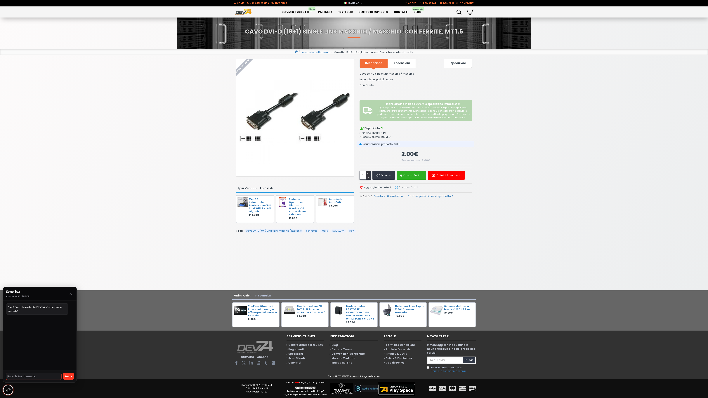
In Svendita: (263, 295)
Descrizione (373, 63)
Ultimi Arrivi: (242, 295)
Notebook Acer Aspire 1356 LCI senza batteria (409, 309)
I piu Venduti (247, 188)
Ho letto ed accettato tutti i (448, 369)
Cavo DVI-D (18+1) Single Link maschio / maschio (274, 230)
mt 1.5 (325, 230)
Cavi (351, 230)
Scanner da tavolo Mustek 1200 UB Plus (457, 308)
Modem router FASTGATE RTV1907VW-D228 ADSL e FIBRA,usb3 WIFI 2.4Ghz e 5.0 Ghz (360, 312)
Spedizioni (458, 63)
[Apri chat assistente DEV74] (8, 390)
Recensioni (402, 63)
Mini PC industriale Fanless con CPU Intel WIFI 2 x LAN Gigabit (260, 205)
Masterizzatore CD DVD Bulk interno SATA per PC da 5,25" (311, 309)
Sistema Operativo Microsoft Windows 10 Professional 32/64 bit (297, 207)
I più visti (266, 188)
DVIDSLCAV (338, 230)
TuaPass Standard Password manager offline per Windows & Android (262, 311)
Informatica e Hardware (316, 52)
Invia (68, 376)
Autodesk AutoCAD (335, 201)
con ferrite (311, 230)
